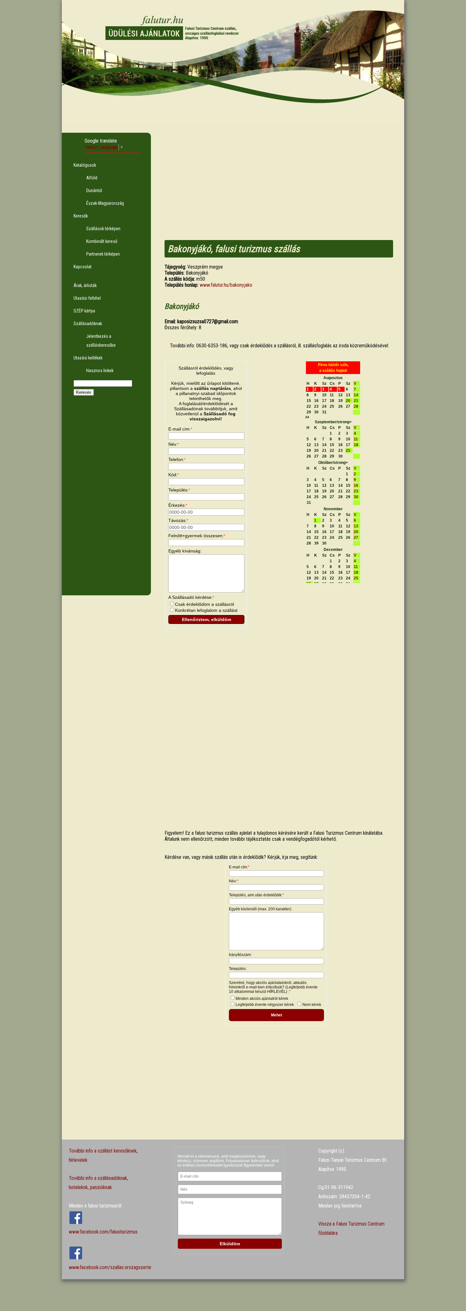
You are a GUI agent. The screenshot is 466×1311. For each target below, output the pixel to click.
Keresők (81, 215)
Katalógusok (85, 165)
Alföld (91, 177)
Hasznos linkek (99, 370)
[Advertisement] (106, 500)
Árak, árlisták (85, 285)
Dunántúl (94, 190)
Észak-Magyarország (105, 203)
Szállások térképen (103, 228)
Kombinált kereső (101, 241)
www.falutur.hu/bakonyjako (226, 285)
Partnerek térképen (103, 254)
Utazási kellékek (88, 357)
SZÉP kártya (84, 310)
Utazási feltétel (87, 298)
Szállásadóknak (88, 323)
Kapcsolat (83, 266)
